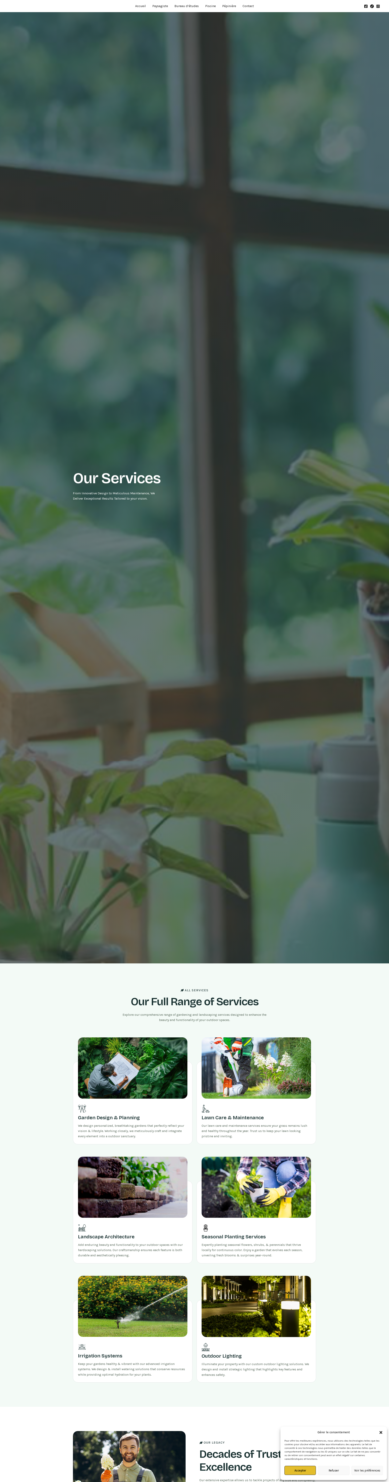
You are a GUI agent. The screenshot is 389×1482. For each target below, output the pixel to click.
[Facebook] (366, 6)
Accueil (140, 6)
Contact (248, 6)
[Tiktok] (372, 6)
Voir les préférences (367, 1470)
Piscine (210, 6)
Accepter (300, 1470)
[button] (381, 1432)
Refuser (334, 1470)
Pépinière (229, 6)
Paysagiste (160, 6)
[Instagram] (378, 6)
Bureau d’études (186, 6)
